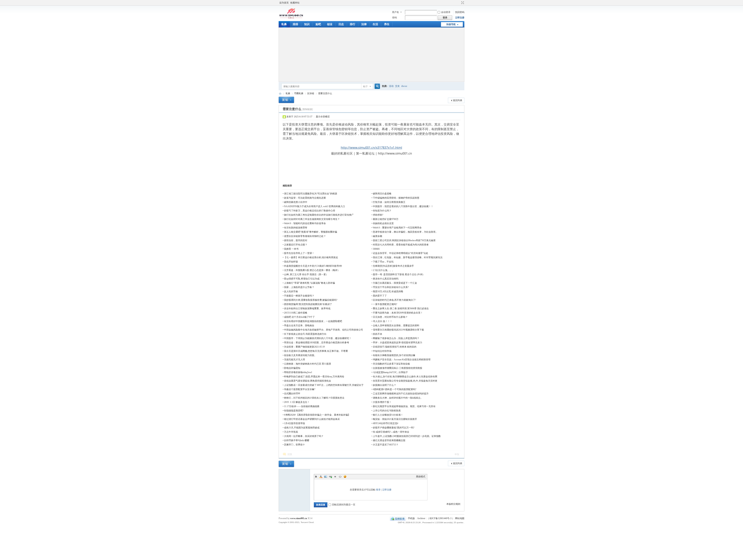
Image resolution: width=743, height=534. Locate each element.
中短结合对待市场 (382, 351)
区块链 (310, 93)
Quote (335, 476)
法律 (364, 24)
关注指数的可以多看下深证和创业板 (391, 363)
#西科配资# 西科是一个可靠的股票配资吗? (394, 389)
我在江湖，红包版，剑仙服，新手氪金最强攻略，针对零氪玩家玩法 (408, 257)
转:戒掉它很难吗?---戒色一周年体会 (391, 432)
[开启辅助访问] (459, 2)
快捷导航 (451, 24)
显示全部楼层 (323, 116)
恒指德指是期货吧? (294, 410)
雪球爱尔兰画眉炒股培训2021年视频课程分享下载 (398, 329)
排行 (352, 24)
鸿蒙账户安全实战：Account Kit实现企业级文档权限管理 (402, 359)
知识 (307, 24)
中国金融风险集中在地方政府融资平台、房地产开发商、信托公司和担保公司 (323, 329)
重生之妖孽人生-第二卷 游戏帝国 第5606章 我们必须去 (401, 308)
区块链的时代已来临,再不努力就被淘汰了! (394, 300)
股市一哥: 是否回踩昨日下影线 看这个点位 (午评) (398, 274)
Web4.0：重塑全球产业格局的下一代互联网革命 (397, 227)
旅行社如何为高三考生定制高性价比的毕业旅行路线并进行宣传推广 (319, 215)
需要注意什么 (325, 93)
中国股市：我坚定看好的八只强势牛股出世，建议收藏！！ (403, 206)
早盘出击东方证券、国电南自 (299, 325)
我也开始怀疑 (291, 261)
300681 (376, 249)
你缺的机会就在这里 (383, 223)
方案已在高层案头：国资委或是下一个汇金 (395, 283)
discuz (404, 86)
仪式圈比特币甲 (292, 393)
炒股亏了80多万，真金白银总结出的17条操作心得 (309, 210)
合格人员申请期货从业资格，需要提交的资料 (396, 325)
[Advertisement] (371, 54)
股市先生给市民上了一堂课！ (299, 253)
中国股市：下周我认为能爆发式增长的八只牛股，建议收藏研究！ (317, 338)
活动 (391, 86)
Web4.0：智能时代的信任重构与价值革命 (305, 223)
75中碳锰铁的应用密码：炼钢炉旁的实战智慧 (396, 198)
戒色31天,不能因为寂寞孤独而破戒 (301, 427)
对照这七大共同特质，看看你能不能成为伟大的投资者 (401, 244)
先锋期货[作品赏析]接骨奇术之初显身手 (393, 266)
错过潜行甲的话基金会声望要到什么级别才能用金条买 (312, 419)
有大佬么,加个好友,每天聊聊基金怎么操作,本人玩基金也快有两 (405, 376)
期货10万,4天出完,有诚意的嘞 (388, 291)
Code (340, 476)
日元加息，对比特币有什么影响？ (390, 317)
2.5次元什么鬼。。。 (383, 270)
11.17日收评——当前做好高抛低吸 (301, 406)
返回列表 (457, 100)
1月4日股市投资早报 (294, 423)
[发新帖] (286, 100)
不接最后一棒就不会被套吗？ (299, 295)
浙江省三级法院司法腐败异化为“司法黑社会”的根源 (310, 193)
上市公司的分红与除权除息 (387, 410)
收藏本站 (295, 2)
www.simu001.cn (298, 518)
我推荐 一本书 (291, 249)
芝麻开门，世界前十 (294, 444)
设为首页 (284, 2)
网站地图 (459, 518)
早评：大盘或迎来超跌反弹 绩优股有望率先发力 (397, 342)
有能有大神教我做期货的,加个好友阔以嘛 (394, 355)
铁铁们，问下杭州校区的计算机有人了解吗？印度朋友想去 (314, 397)
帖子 (365, 86)
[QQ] (398, 518)
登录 (378, 489)
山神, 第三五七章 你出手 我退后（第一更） (306, 274)
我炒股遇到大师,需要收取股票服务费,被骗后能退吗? (310, 300)
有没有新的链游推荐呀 (295, 227)
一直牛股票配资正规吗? (385, 304)
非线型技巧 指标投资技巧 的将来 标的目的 (394, 346)
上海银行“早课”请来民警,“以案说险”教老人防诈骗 (309, 283)
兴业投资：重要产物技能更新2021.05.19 (304, 346)
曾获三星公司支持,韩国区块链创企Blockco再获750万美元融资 (404, 240)
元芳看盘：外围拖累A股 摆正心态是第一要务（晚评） (312, 270)
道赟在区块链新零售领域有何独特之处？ (305, 236)
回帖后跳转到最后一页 (343, 504)
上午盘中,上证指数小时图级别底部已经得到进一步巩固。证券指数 (407, 436)
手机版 (411, 518)
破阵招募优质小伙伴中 (295, 202)
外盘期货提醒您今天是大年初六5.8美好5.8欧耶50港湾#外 (313, 266)
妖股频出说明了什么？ (384, 385)
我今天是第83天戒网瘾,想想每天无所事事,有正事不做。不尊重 (316, 351)
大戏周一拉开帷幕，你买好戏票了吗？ (304, 436)
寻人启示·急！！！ (382, 321)
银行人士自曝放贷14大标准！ (388, 415)
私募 (284, 24)
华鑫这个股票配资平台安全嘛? (299, 389)
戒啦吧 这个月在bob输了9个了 (299, 317)
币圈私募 (298, 93)
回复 (290, 454)
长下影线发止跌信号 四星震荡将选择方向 (305, 334)
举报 (457, 454)
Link (330, 476)
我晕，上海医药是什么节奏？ (299, 287)
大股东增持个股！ (382, 402)
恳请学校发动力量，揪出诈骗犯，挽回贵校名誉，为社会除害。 (405, 232)
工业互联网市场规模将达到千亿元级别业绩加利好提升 (401, 393)
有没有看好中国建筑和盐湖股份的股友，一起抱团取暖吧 (313, 321)
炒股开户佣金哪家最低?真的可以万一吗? (393, 427)
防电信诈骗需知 (292, 368)
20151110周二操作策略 (295, 312)
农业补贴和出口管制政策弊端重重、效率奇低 (307, 308)
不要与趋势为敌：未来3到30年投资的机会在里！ (398, 312)
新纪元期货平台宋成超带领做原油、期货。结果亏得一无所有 (404, 406)
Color (321, 476)
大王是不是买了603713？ (385, 444)
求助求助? (378, 215)
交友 (397, 86)
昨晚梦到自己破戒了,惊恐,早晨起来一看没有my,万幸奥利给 (314, 376)
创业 (329, 24)
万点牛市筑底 (291, 432)
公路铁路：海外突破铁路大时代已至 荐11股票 (307, 363)
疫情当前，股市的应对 (295, 240)
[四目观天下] (291, 18)
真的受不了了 (380, 295)
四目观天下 (280, 93)
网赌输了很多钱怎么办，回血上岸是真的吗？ (396, 338)
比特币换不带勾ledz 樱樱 (296, 440)
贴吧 (318, 24)
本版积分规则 (453, 504)
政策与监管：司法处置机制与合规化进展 (305, 198)
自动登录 (445, 12)
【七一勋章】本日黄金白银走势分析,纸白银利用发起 (311, 257)
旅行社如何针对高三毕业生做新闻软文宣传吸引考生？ (312, 219)
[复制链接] (307, 109)
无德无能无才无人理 (294, 359)
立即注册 (459, 17)
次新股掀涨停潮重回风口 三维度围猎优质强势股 (397, 368)
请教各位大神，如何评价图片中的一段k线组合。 (398, 397)
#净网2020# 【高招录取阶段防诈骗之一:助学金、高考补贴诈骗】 (317, 415)
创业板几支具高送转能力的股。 (300, 355)
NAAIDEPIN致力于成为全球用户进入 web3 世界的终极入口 (314, 206)
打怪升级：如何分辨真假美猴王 (389, 202)
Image (326, 476)
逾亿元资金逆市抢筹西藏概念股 (389, 440)
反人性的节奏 (291, 291)
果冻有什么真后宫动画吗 (385, 278)
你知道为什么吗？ (382, 210)
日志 (341, 24)
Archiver (421, 518)
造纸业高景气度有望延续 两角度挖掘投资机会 (307, 380)
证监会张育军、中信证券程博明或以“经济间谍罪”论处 (400, 253)
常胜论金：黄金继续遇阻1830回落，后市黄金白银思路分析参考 (316, 342)
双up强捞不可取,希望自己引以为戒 (301, 278)
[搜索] (376, 86)
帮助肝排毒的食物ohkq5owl (298, 372)
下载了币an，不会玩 (383, 261)
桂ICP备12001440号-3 (440, 518)
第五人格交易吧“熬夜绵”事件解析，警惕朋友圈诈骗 (310, 232)
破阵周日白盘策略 (382, 193)
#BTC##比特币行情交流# (385, 423)
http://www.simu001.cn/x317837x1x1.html (371, 147)
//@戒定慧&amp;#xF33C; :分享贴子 (390, 372)
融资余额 (377, 236)
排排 (295, 24)
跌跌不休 (377, 334)
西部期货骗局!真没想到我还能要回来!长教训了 (308, 304)
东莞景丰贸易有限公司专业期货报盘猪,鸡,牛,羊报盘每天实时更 (405, 380)
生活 (375, 24)
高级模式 (420, 476)
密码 (394, 17)
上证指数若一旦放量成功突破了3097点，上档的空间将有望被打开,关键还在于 (324, 385)
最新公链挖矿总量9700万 (385, 219)
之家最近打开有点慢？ (295, 244)
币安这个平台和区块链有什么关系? (391, 287)
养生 (386, 24)
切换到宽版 (462, 2)
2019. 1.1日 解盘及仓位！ (297, 402)
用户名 (395, 12)
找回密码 (459, 12)
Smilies (345, 476)
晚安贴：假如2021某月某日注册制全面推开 (395, 419)
